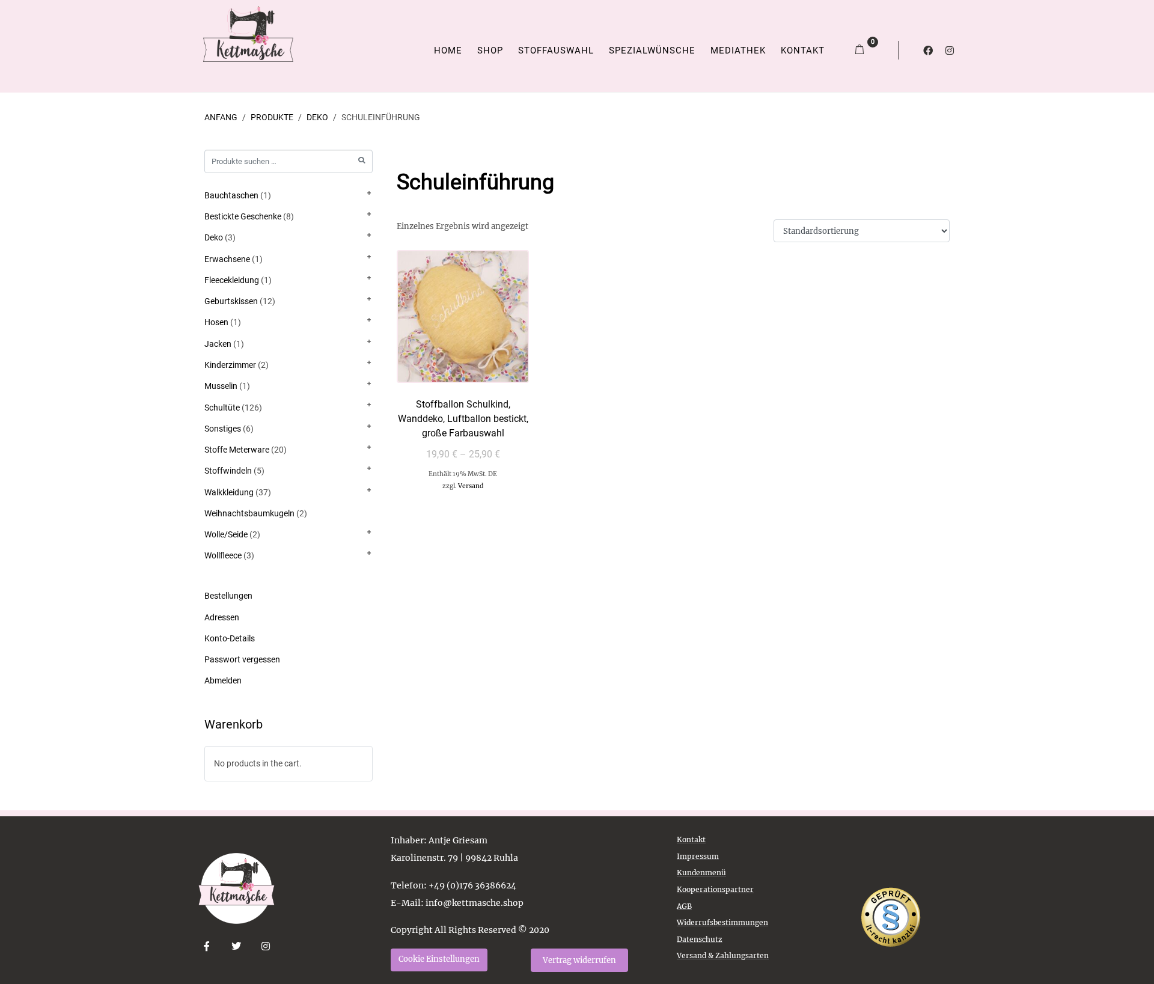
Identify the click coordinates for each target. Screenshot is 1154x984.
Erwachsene (227, 259)
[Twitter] (236, 946)
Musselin (220, 386)
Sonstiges (222, 428)
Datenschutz (699, 939)
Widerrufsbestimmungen (722, 922)
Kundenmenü (701, 872)
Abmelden (223, 680)
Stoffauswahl (556, 50)
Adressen (221, 617)
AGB (684, 906)
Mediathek (738, 50)
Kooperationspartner (715, 889)
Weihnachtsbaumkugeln (249, 513)
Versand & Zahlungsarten (723, 955)
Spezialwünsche (652, 50)
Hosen (216, 322)
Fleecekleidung (231, 280)
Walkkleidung (229, 492)
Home (448, 50)
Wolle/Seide (226, 534)
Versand (470, 486)
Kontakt (803, 50)
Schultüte (222, 407)
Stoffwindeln (228, 470)
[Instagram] (949, 50)
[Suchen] (361, 160)
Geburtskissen (231, 301)
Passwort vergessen (242, 659)
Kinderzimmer (230, 365)
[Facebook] (928, 50)
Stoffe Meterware (236, 449)
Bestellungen (228, 595)
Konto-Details (229, 638)
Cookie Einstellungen (439, 959)
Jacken (217, 344)
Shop (490, 50)
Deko (213, 237)
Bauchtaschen (231, 195)
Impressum (698, 856)
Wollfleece (223, 555)
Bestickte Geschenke (242, 216)
